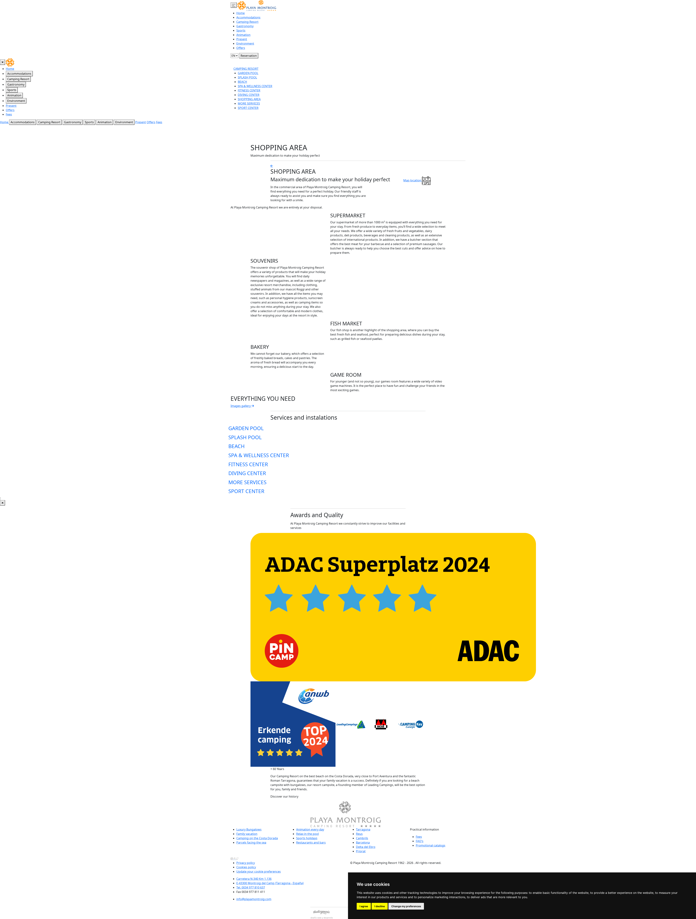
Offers (240, 48)
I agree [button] (364, 906)
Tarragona (363, 829)
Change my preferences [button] (406, 906)
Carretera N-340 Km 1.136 (254, 879)
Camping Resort (247, 22)
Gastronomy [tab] (15, 84)
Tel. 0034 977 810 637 (250, 887)
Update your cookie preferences (258, 872)
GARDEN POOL (248, 73)
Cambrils (362, 838)
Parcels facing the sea (251, 843)
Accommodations (248, 17)
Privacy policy (245, 863)
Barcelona (363, 843)
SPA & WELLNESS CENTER (255, 86)
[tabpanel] (464, 90)
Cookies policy (246, 867)
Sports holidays (306, 838)
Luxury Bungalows (249, 829)
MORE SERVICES (249, 103)
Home (240, 13)
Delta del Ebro (365, 847)
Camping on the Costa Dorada (257, 838)
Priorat (361, 851)
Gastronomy (245, 26)
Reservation (249, 56)
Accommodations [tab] (19, 74)
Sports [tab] (11, 90)
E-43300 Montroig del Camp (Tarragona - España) (270, 883)
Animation (243, 35)
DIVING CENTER (248, 95)
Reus (359, 834)
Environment (245, 43)
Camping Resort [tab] (18, 79)
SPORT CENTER (248, 108)
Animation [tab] (14, 95)
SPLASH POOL (247, 77)
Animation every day (310, 829)
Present (241, 39)
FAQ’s (419, 841)
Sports (240, 30)
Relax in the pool (307, 834)
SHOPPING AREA (249, 99)
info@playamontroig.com (253, 899)
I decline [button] (379, 906)
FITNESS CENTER (249, 90)
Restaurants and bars (311, 843)
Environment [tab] (16, 101)
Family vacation (246, 834)
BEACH (242, 82)
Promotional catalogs (430, 845)
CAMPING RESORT (245, 69)
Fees (9, 114)
